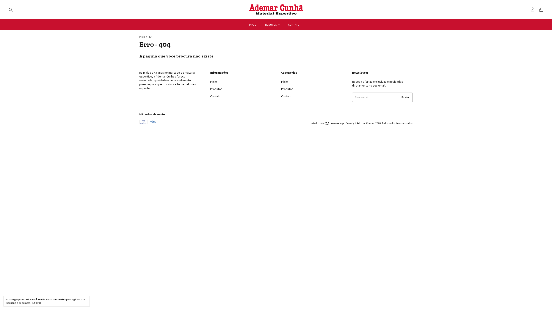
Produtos (270, 24)
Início (252, 24)
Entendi (36, 302)
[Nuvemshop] (327, 124)
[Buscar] (11, 10)
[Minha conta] (532, 9)
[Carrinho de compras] (541, 10)
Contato (294, 24)
